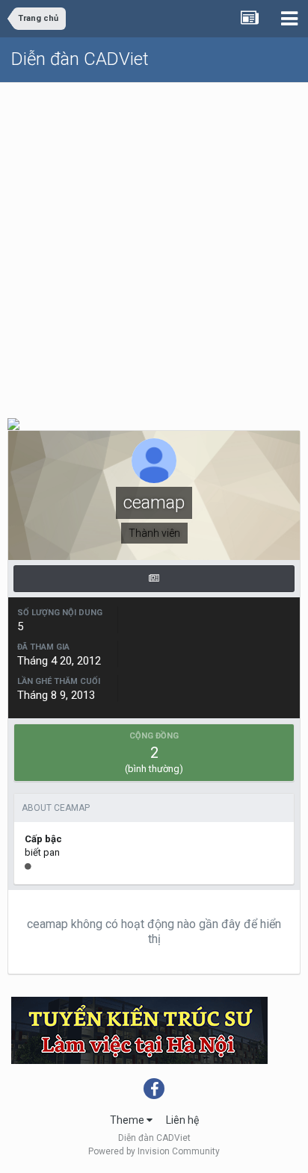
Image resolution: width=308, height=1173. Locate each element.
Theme (128, 1120)
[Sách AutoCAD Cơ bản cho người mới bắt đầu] (13, 423)
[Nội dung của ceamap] (154, 578)
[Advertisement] (154, 244)
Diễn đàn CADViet (80, 59)
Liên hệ (182, 1120)
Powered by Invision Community (154, 1151)
